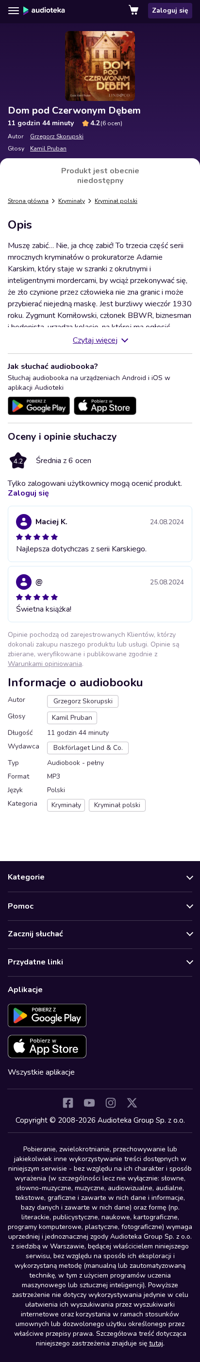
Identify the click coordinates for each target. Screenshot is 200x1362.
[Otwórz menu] (13, 11)
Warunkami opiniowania (45, 663)
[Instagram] (111, 1103)
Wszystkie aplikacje (41, 1072)
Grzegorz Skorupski (56, 136)
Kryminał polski (116, 201)
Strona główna (28, 201)
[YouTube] (89, 1103)
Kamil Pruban (48, 148)
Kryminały (71, 201)
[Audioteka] (44, 10)
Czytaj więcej (95, 340)
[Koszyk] (134, 11)
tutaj (156, 1343)
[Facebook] (68, 1103)
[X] (132, 1103)
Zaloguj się (170, 10)
